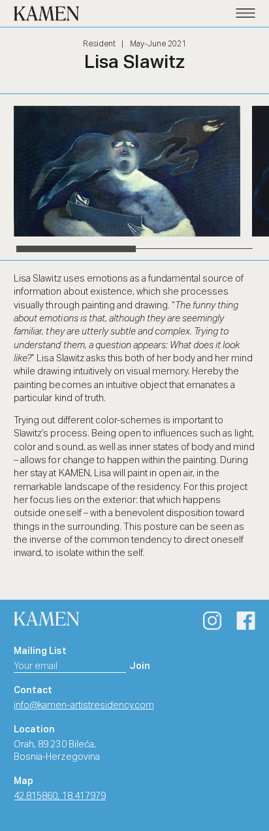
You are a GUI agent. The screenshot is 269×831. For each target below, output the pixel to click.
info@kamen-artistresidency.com (83, 705)
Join (140, 666)
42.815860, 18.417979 (59, 796)
